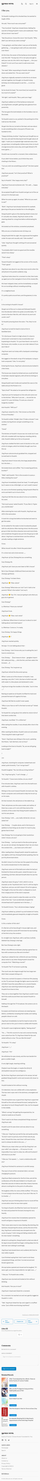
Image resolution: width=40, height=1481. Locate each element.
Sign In (31, 4)
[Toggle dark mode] (22, 3)
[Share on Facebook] (2, 1440)
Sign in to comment (9, 1369)
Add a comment (7, 1353)
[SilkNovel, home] (8, 3)
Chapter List (20, 1321)
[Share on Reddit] (9, 1440)
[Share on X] (6, 1440)
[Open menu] (36, 3)
